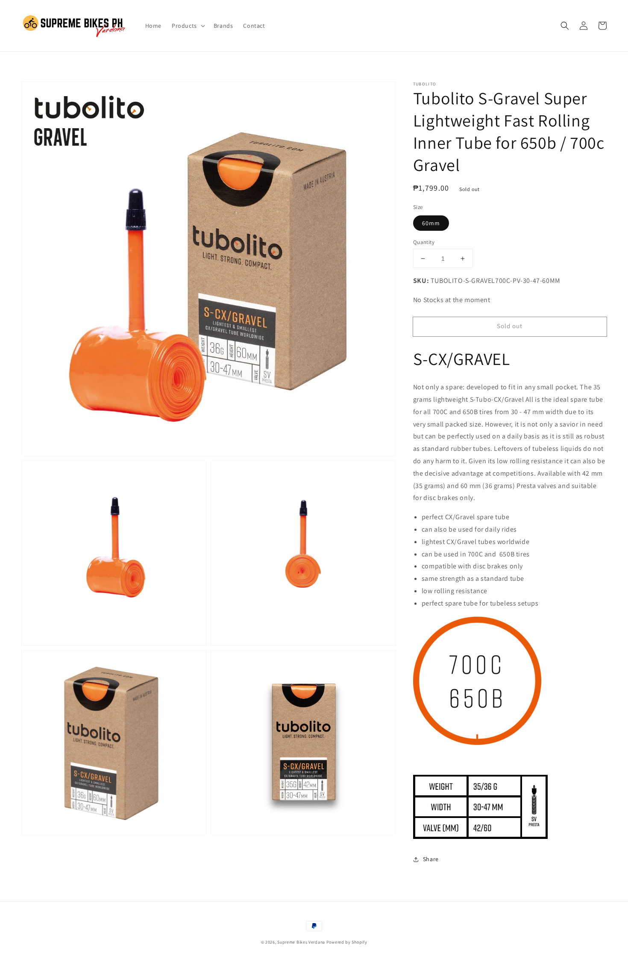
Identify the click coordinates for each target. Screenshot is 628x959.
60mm (431, 223)
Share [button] (431, 859)
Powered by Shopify (346, 942)
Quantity (423, 242)
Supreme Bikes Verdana (301, 942)
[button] (564, 25)
